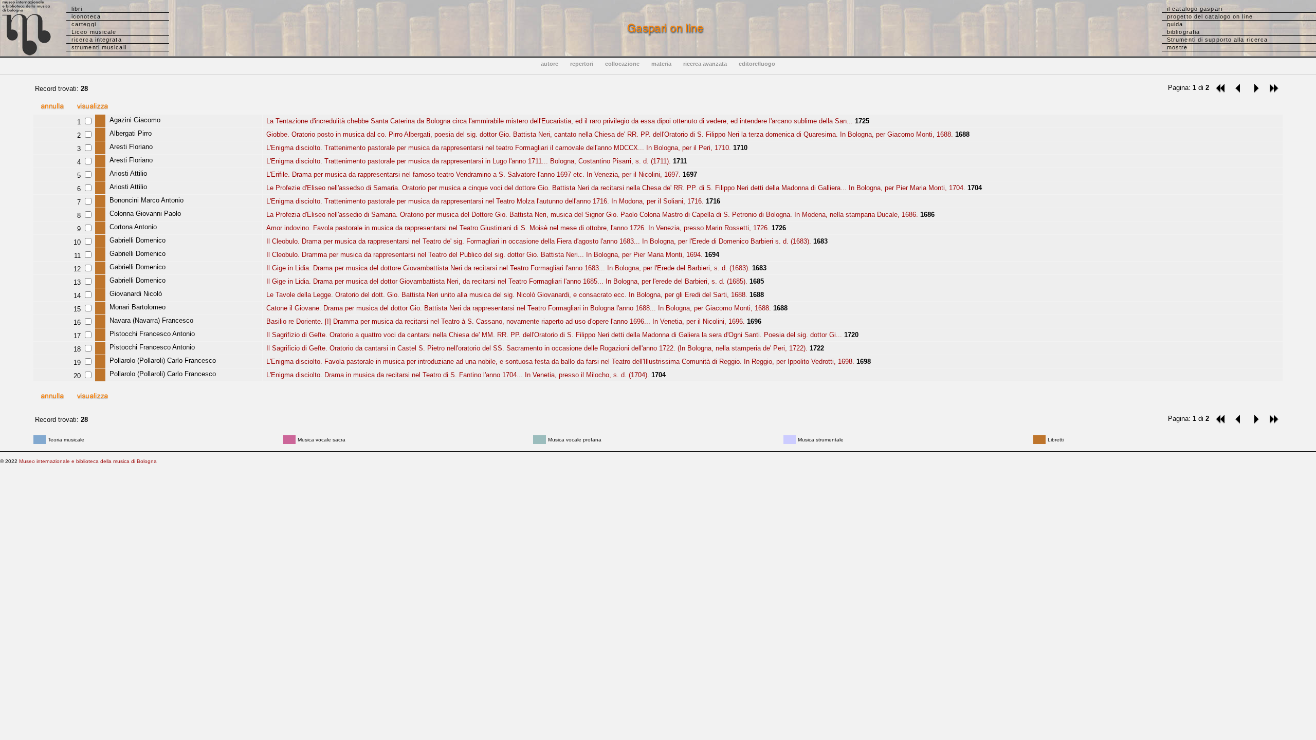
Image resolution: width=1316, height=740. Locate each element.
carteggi (83, 24)
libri (77, 9)
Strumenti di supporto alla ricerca (1217, 39)
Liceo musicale (93, 32)
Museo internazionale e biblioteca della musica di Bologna (88, 461)
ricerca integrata (96, 39)
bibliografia (1183, 32)
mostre (1177, 47)
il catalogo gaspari (1194, 9)
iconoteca (86, 16)
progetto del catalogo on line (1210, 16)
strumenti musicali (98, 47)
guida (1175, 24)
